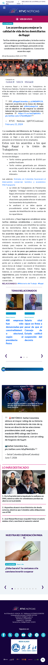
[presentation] (6, 354)
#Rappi (40, 283)
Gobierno (11, 313)
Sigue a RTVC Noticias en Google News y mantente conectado (24, 369)
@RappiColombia (20, 101)
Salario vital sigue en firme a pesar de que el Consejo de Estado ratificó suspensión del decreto (33, 330)
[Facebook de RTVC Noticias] (3, 635)
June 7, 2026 (11, 457)
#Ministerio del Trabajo (27, 283)
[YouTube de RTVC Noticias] (23, 635)
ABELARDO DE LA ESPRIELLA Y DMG (33, 1)
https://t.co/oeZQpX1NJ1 (29, 113)
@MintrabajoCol (31, 106)
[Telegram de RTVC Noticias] (36, 635)
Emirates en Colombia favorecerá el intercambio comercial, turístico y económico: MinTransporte (24, 182)
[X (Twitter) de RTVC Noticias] (10, 635)
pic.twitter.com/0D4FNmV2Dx (20, 449)
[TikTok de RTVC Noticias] (30, 635)
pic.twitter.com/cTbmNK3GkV (18, 116)
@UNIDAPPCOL (36, 101)
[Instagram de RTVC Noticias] (17, 635)
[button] (21, 357)
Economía (7, 24)
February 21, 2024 (14, 124)
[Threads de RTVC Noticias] (43, 635)
